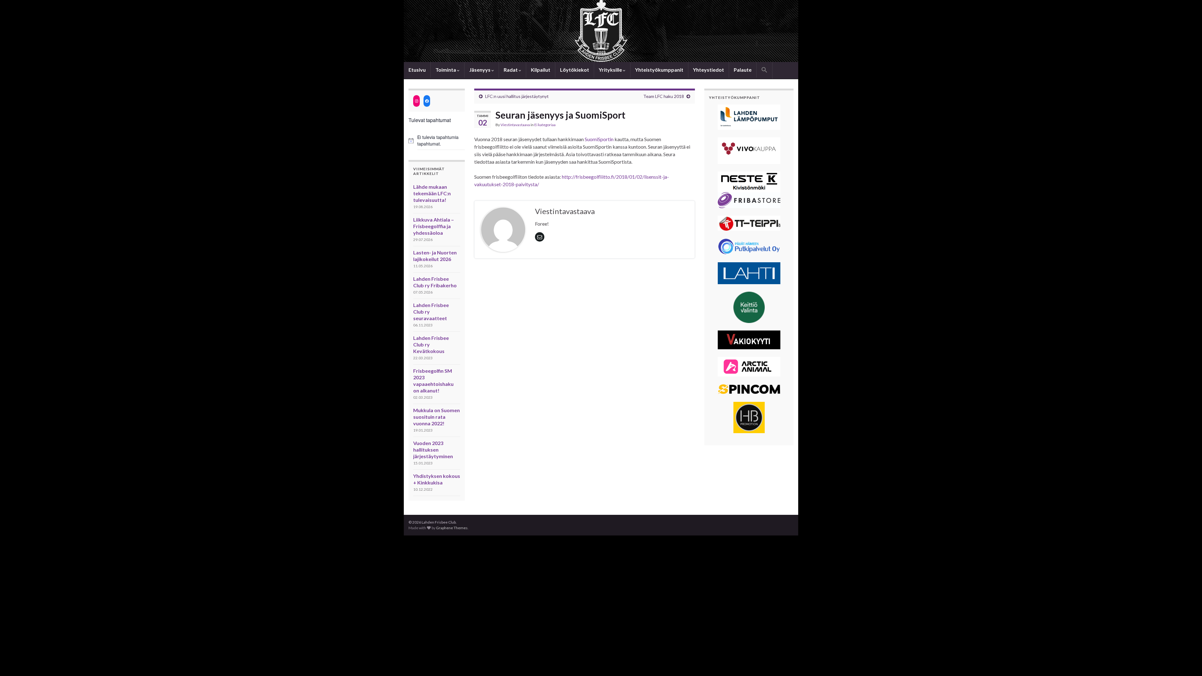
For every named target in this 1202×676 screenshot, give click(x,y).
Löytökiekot (574, 70)
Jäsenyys (480, 70)
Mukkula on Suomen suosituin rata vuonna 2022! (436, 416)
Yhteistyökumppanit (659, 70)
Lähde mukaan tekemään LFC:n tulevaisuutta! (432, 193)
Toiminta (446, 70)
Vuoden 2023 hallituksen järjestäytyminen (433, 449)
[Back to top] (1188, 662)
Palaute (743, 70)
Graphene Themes (452, 527)
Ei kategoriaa (545, 124)
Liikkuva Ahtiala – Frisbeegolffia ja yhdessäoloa (433, 226)
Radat (511, 70)
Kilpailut (540, 70)
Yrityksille (611, 70)
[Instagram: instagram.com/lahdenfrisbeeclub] (416, 101)
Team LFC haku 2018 (663, 96)
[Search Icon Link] (764, 70)
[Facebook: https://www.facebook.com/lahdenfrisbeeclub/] (427, 101)
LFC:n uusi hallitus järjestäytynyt (517, 96)
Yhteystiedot (708, 70)
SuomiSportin (599, 139)
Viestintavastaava (515, 124)
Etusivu (417, 70)
